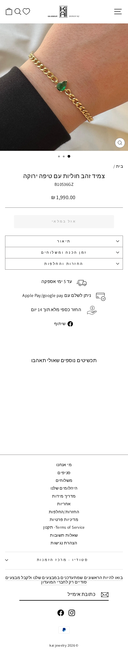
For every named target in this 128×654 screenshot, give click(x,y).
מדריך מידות (64, 496)
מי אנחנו (64, 464)
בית (119, 166)
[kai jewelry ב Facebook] (60, 613)
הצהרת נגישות (64, 543)
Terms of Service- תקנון (64, 527)
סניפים (63, 472)
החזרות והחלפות (63, 263)
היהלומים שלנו (64, 488)
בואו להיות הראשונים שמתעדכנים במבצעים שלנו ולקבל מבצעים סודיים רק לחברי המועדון (64, 580)
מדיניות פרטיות (64, 519)
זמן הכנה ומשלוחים (64, 252)
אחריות (64, 503)
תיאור (64, 241)
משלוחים (64, 480)
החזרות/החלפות (64, 511)
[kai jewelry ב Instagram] (71, 613)
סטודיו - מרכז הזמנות (62, 559)
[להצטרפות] (105, 594)
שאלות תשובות (64, 535)
